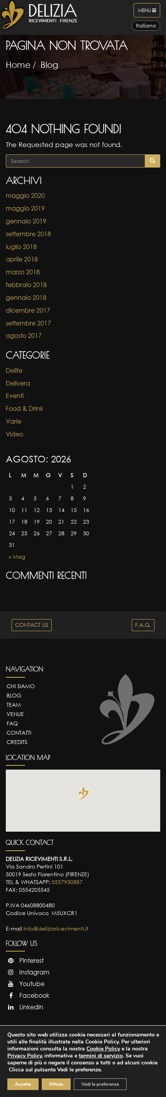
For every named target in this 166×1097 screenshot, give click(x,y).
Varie (13, 421)
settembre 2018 (28, 234)
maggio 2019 (25, 208)
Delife (14, 370)
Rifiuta (56, 1084)
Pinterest (31, 960)
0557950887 (67, 882)
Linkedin (30, 1007)
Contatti (19, 732)
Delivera (18, 383)
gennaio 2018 (26, 297)
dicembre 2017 (28, 310)
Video (14, 434)
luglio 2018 (21, 247)
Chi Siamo (21, 686)
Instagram (33, 972)
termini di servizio (101, 1055)
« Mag (17, 556)
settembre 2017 (28, 323)
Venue (15, 714)
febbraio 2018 (26, 285)
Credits (17, 742)
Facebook (33, 995)
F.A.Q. (143, 624)
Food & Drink (24, 408)
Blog (49, 64)
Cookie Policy (103, 1048)
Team (14, 704)
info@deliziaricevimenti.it (56, 928)
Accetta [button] (23, 1084)
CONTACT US (31, 624)
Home (18, 64)
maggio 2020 (25, 195)
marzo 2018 (23, 272)
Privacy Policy (24, 1055)
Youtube (31, 984)
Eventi (15, 396)
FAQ (12, 723)
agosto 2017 (24, 335)
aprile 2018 (22, 259)
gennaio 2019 (26, 221)
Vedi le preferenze (100, 1084)
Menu (148, 12)
